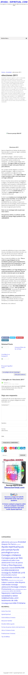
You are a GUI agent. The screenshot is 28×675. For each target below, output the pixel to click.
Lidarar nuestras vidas (10, 582)
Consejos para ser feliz (12, 558)
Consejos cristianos (11, 80)
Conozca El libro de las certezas (20, 348)
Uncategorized (6, 603)
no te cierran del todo (10, 92)
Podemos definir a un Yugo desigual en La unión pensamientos (13, 94)
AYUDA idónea (19, 83)
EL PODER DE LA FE (17, 572)
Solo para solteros (20, 374)
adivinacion (13, 542)
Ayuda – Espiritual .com (14, 1)
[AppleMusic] (8, 449)
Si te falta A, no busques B (5, 355)
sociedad (5, 595)
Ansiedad (8, 72)
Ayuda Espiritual (6, 614)
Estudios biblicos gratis (7, 624)
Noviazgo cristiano (18, 587)
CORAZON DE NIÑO (8, 560)
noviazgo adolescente (15, 82)
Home (3, 72)
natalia (4, 78)
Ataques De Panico (8, 544)
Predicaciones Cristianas (8, 633)
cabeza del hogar (5, 85)
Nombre (3, 423)
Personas (10, 93)
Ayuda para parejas (14, 79)
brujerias (15, 552)
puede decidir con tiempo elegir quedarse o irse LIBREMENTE (13, 95)
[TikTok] (5, 451)
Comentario (5, 405)
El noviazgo (6, 82)
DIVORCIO (13, 570)
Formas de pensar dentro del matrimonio (13, 627)
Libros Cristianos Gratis (8, 630)
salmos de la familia (15, 591)
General (21, 577)
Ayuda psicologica (10, 551)
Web (2, 436)
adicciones (5, 542)
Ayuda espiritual (5, 79)
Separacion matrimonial (11, 593)
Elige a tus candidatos (19, 87)
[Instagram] (13, 449)
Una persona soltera (20, 100)
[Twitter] (2, 451)
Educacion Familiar (6, 621)
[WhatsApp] (19, 449)
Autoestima (18, 544)
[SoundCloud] (11, 449)
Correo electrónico (4, 429)
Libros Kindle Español (18, 580)
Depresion (17, 565)
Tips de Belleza (5, 636)
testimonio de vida (9, 600)
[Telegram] (21, 449)
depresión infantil (7, 568)
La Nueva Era (11, 580)
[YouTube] (5, 449)
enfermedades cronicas (10, 577)
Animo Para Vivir (6, 611)
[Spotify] (2, 449)
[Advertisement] (14, 22)
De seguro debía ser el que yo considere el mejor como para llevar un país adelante (12, 86)
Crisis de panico (17, 562)
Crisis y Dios (7, 565)
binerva (6, 382)
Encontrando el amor (9, 575)
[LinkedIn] (24, 449)
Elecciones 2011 (10, 87)
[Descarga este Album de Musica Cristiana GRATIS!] (14, 488)
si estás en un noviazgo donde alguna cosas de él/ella (13, 99)
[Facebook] (16, 449)
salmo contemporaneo (17, 589)
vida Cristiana (9, 83)
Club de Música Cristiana (8, 617)
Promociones (6, 589)
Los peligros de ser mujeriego (11, 372)
